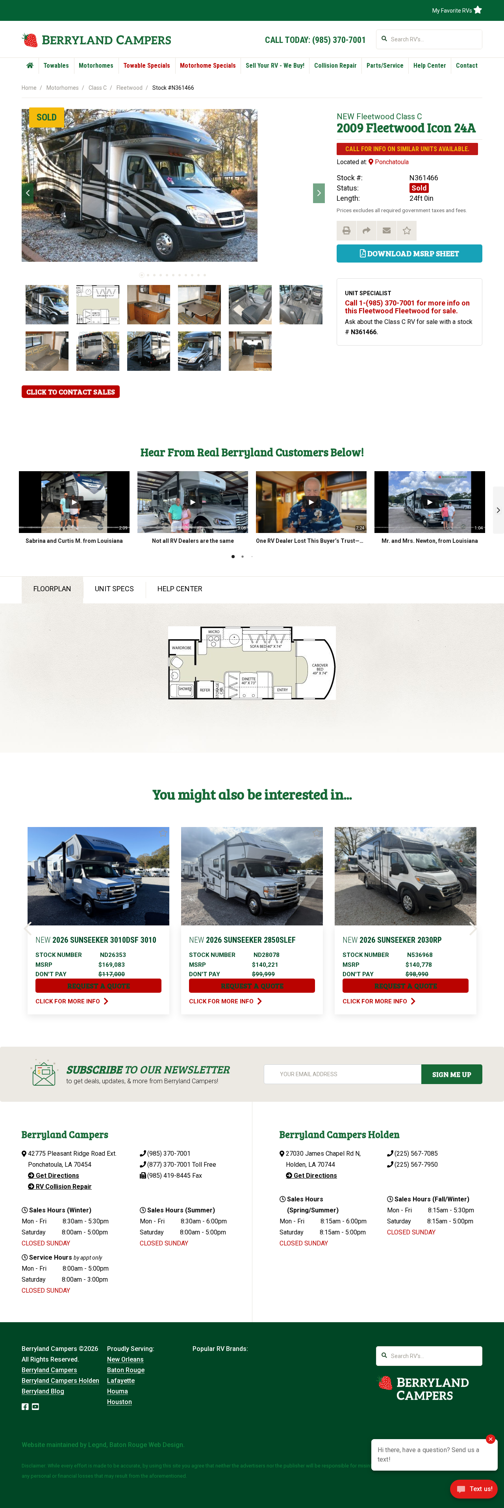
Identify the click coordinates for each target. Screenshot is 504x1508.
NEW (345, 116)
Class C (98, 88)
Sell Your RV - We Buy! (275, 65)
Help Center (429, 65)
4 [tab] (160, 275)
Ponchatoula (391, 162)
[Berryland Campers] (96, 40)
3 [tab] (154, 275)
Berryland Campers (49, 1370)
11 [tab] (205, 275)
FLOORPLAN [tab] (52, 589)
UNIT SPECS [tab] (114, 589)
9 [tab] (192, 275)
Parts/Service (385, 65)
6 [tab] (173, 275)
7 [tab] (179, 275)
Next (319, 193)
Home (29, 88)
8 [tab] (186, 275)
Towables (56, 65)
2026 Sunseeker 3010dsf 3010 (95, 940)
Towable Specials (146, 65)
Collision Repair (335, 65)
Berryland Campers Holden (60, 1380)
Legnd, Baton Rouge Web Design (135, 1445)
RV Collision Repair (63, 1186)
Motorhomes (96, 65)
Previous (27, 193)
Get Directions (56, 1175)
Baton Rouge (126, 1370)
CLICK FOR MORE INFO (68, 1001)
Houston (119, 1402)
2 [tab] (148, 275)
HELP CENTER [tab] (180, 589)
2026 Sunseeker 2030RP (392, 940)
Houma (117, 1391)
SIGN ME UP (451, 1074)
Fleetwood (130, 88)
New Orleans (125, 1359)
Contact (467, 65)
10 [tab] (198, 275)
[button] (498, 510)
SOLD (47, 117)
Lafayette (121, 1380)
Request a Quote (98, 985)
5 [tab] (167, 275)
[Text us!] (474, 1491)
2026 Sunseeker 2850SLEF (242, 940)
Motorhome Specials (208, 65)
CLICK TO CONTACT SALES (70, 391)
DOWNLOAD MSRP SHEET (412, 253)
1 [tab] (142, 275)
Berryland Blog (43, 1391)
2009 (350, 127)
